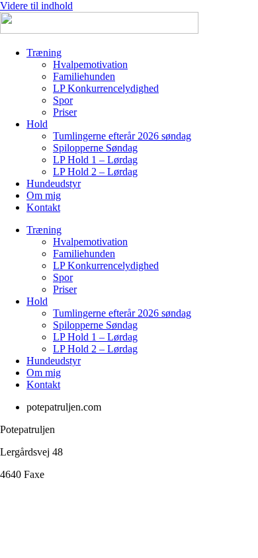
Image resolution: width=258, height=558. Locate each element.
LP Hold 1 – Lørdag (95, 159)
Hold (37, 124)
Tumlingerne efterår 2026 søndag (122, 135)
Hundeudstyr (53, 183)
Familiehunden (84, 76)
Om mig (43, 195)
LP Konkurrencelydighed (106, 88)
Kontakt (43, 207)
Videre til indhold (36, 5)
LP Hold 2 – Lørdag (95, 171)
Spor (63, 100)
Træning (44, 52)
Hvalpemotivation (90, 64)
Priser (65, 112)
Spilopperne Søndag (95, 147)
